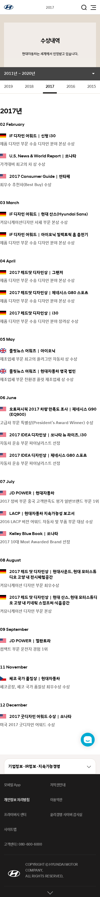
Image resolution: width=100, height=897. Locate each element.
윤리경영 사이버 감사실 (66, 815)
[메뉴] (93, 7)
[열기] (50, 891)
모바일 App (12, 785)
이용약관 (56, 800)
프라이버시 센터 (15, 815)
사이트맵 (10, 829)
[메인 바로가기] (8, 7)
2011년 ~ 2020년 (19, 73)
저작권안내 (58, 785)
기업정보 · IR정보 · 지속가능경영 (34, 766)
